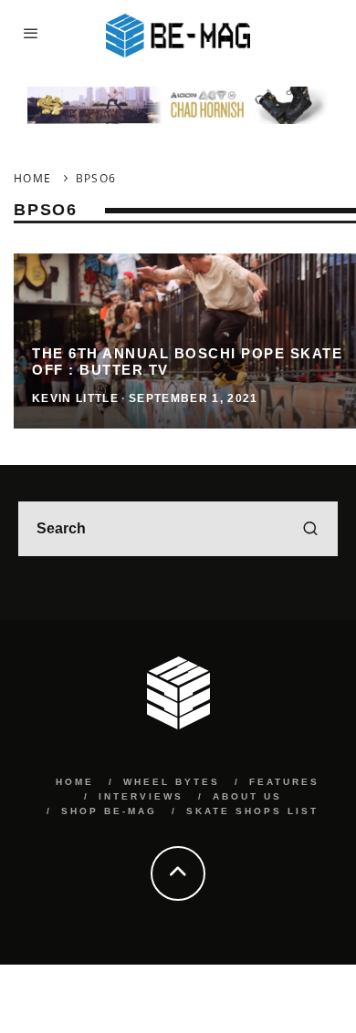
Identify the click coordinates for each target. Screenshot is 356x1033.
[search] (310, 528)
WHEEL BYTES (171, 782)
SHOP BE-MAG (109, 811)
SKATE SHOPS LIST (252, 811)
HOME (75, 782)
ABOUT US (247, 796)
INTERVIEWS (141, 796)
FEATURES (284, 782)
